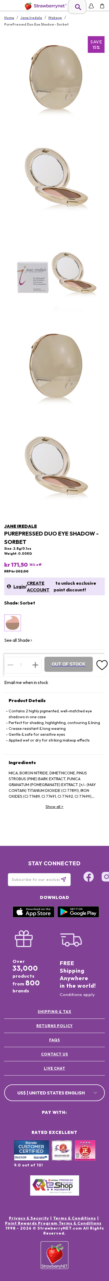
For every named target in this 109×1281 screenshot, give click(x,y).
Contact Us (54, 1054)
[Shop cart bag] (102, 6)
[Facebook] (88, 877)
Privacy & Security (29, 1218)
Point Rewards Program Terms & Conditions (53, 1223)
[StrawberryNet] (45, 6)
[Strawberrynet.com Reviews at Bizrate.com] (31, 1159)
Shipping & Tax (54, 1011)
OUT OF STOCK (69, 664)
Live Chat (54, 1068)
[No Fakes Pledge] (85, 1156)
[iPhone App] (33, 916)
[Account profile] (91, 6)
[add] (35, 665)
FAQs (54, 1040)
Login (19, 586)
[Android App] (78, 916)
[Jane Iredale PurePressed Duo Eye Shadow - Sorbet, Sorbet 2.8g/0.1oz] (12, 623)
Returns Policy (54, 1026)
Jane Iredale (20, 526)
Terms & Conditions (74, 1218)
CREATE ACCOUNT (38, 586)
